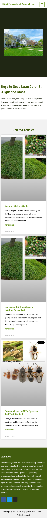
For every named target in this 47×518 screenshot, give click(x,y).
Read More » (10, 225)
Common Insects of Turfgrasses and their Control (21, 413)
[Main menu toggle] (42, 4)
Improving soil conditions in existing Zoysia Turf (19, 308)
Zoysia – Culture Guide (16, 206)
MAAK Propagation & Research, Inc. (18, 4)
